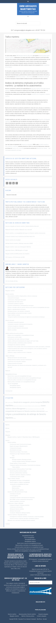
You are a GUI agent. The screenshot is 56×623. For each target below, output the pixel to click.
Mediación (7, 370)
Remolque (12, 457)
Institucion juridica (16, 486)
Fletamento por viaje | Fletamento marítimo (20, 454)
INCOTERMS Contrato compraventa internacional (21, 499)
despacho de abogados (27, 144)
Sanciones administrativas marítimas (18, 473)
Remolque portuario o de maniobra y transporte (19, 311)
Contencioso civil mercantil (16, 507)
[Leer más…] (36, 277)
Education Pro (21, 619)
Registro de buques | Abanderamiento (18, 446)
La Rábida (46, 411)
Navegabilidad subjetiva (15, 387)
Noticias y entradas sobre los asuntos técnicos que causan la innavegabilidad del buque (28, 307)
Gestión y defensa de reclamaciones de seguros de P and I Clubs (23, 341)
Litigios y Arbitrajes (9, 356)
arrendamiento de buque (43, 76)
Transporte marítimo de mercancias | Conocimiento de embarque (25, 465)
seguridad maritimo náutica (37, 88)
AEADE (6, 402)
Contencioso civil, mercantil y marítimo (17, 361)
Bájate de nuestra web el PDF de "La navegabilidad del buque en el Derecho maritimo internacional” (40, 571)
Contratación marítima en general (15, 303)
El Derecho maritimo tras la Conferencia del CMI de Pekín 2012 (20, 236)
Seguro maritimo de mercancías (15, 350)
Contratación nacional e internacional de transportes (20, 324)
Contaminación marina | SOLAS (17, 476)
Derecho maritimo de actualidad (12, 240)
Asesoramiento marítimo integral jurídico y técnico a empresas (22, 296)
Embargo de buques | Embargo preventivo (19, 505)
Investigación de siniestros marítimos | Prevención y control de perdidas (27, 516)
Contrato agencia (14, 495)
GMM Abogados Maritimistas (28, 8)
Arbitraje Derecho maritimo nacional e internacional (20, 359)
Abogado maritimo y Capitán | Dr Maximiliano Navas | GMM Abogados (24, 437)
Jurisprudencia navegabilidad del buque (19, 484)
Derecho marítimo (12, 442)
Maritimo (7, 425)
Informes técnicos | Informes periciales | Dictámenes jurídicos (24, 518)
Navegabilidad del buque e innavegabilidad (20, 480)
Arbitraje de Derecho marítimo (17, 509)
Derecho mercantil (9, 320)
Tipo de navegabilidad (13, 383)
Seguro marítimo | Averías (14, 478)
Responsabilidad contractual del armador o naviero (20, 313)
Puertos (14, 418)
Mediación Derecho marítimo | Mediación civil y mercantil (18, 229)
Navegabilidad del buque (11, 374)
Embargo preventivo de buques (15, 363)
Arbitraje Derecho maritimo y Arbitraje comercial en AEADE (19, 243)
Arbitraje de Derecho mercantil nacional (17, 357)
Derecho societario (12, 330)
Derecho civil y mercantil (17, 148)
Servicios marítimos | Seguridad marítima (17, 514)
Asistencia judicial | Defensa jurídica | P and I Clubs (19, 469)
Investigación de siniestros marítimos (16, 344)
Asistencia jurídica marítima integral (18, 471)
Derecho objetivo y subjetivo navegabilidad (20, 482)
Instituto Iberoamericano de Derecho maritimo (35, 408)
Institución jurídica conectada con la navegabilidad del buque (22, 380)
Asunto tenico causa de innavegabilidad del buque (19, 376)
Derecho (7, 440)
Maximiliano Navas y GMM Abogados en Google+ (16, 250)
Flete (13, 455)
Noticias (7, 428)
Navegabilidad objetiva (15, 385)
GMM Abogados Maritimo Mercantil (24, 55)
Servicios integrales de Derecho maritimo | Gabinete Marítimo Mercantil (22, 226)
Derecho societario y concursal (17, 501)
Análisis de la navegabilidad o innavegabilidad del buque (21, 335)
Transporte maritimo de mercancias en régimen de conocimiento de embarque (26, 317)
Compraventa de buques (13, 298)
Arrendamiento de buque (15, 450)
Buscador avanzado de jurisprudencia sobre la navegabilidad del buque (24, 378)
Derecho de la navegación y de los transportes (28, 402)
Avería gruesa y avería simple (14, 337)
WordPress (39, 619)
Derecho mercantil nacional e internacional (18, 328)
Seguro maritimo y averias (14, 315)
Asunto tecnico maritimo (18, 490)
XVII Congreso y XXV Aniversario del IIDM (14, 257)
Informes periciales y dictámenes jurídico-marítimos (20, 343)
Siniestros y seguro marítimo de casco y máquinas (20, 352)
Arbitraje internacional (15, 511)
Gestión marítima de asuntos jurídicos (14, 333)
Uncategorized (8, 391)
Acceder (45, 619)
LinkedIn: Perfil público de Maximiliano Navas (40, 575)
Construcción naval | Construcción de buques (20, 444)
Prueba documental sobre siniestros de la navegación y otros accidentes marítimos (27, 348)
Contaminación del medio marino (15, 301)
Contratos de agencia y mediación (16, 326)
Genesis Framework (31, 619)
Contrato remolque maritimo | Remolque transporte (24, 461)
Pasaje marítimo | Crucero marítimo (18, 463)
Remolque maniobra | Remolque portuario (21, 459)
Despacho (7, 431)
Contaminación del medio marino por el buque (18, 339)
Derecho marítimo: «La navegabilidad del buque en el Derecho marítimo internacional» (25, 233)
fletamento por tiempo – (23, 76)
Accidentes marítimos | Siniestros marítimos (20, 474)
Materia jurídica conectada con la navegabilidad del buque (21, 381)
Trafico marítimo (16, 467)
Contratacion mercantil (15, 493)
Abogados (7, 435)
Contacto (7, 524)
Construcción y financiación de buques (17, 300)
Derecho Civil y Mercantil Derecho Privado (17, 492)
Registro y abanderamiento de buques (17, 309)
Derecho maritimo (9, 294)
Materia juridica (15, 488)
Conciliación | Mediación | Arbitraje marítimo (20, 513)
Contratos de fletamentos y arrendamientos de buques (21, 305)
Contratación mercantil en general (16, 322)
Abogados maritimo (10, 290)
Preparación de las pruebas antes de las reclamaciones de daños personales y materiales (29, 346)
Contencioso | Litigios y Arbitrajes (15, 503)
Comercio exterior (10, 402)
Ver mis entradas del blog (11, 281)
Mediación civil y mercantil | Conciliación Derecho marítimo (21, 520)
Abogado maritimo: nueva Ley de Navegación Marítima (18, 247)
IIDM (26, 408)
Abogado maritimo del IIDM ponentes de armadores (17, 253)
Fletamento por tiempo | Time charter (18, 452)
